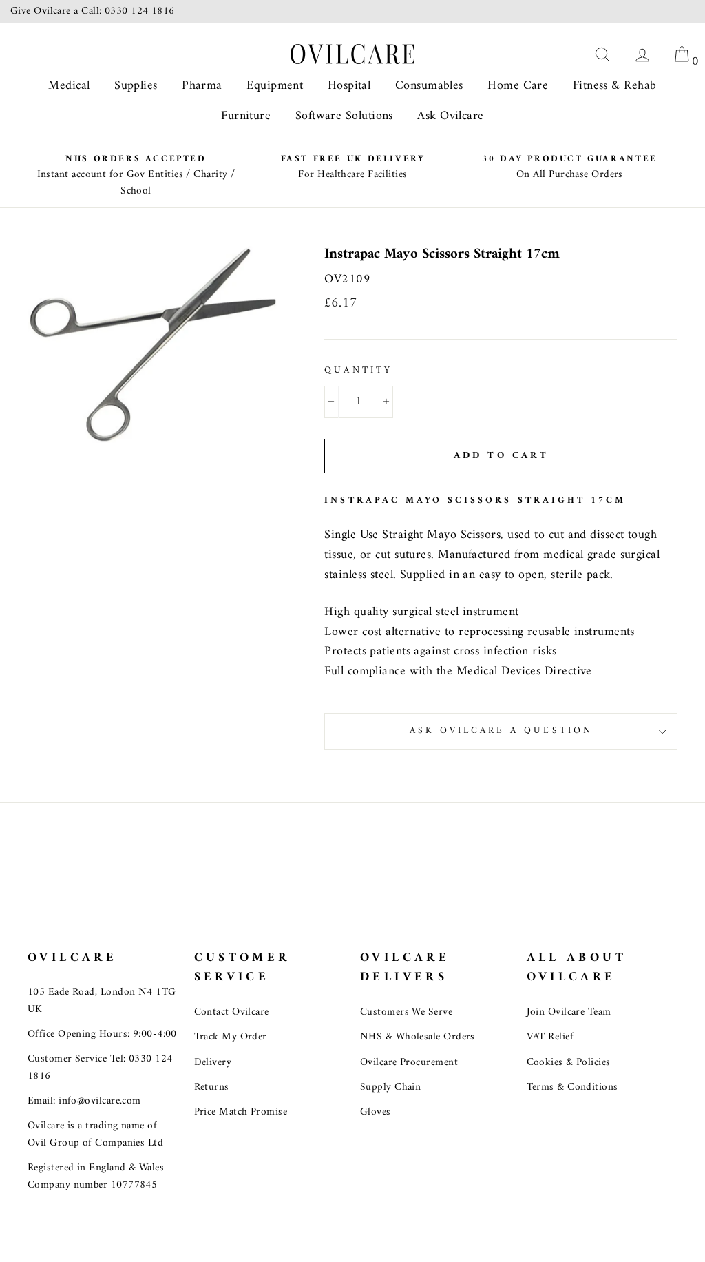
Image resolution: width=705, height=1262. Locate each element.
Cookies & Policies (569, 1062)
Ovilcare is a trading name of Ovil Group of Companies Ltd (95, 1134)
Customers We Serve (406, 1012)
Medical (69, 85)
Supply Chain (390, 1087)
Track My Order (230, 1037)
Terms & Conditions (572, 1087)
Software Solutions (344, 116)
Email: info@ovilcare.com (84, 1101)
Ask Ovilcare (450, 116)
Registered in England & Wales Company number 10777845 (96, 1176)
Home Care (517, 85)
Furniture (246, 116)
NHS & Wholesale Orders (417, 1037)
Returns (211, 1087)
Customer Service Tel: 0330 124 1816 (100, 1067)
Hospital (349, 85)
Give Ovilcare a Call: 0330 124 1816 (92, 11)
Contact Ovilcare (231, 1012)
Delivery (213, 1062)
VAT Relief (550, 1037)
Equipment (274, 85)
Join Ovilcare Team (569, 1012)
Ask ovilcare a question (501, 731)
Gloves (375, 1112)
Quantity (358, 371)
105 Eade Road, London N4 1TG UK (102, 1000)
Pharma (202, 85)
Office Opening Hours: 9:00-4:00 (102, 1034)
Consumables (429, 85)
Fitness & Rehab (615, 85)
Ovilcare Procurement (409, 1062)
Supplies (136, 85)
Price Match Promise (241, 1112)
